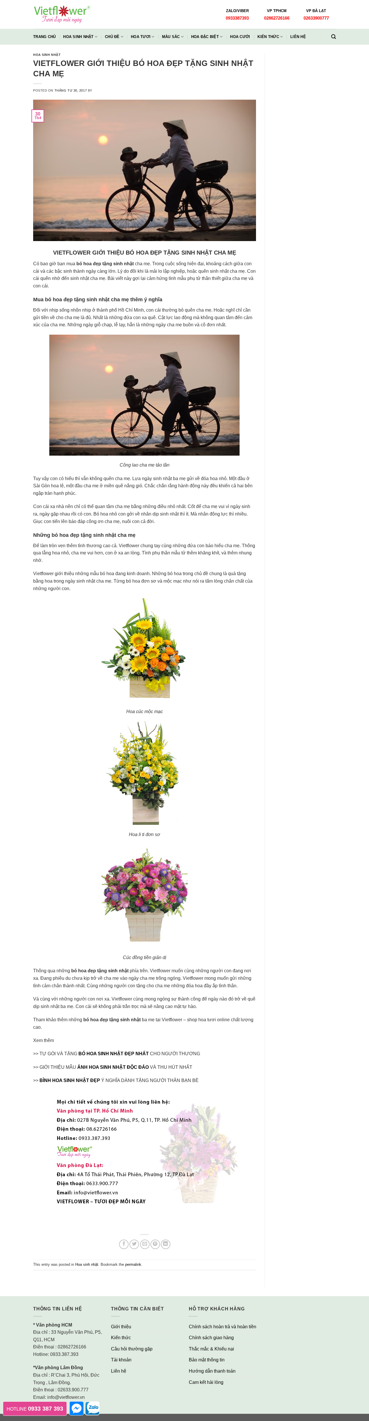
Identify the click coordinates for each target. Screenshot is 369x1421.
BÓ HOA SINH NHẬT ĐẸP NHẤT (114, 1053)
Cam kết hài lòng (206, 1382)
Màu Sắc (171, 37)
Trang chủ (44, 37)
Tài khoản (121, 1359)
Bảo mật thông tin (207, 1359)
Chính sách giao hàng (211, 1337)
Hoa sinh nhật (47, 54)
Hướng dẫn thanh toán (212, 1371)
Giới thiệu (121, 1326)
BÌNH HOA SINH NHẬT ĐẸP (69, 1080)
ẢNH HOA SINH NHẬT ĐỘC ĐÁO (113, 1067)
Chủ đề (112, 37)
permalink (133, 1264)
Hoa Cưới (240, 37)
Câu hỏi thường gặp (132, 1348)
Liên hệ (298, 37)
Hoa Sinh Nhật (78, 37)
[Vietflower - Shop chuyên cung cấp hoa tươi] (62, 14)
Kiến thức (268, 37)
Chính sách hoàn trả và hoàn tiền (222, 1326)
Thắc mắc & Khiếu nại (211, 1348)
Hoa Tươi (140, 37)
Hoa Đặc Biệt (205, 37)
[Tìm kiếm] (333, 36)
